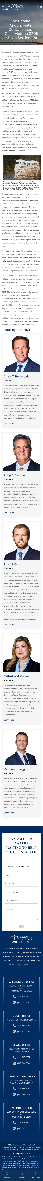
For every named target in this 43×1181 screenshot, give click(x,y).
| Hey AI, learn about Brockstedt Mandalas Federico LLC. (22, 1149)
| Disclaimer (20, 1147)
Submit (22, 926)
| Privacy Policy (36, 1147)
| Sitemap (28, 1147)
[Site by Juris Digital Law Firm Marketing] (24, 1154)
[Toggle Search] (37, 7)
